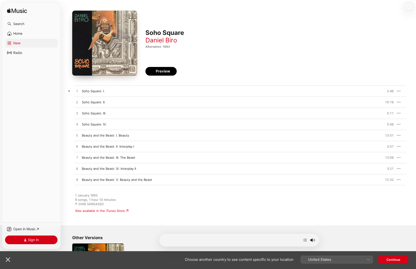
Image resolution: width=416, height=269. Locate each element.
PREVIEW (388, 91)
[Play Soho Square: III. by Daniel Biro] (77, 113)
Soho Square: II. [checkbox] (93, 102)
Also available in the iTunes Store (100, 211)
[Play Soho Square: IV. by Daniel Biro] (77, 124)
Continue (393, 260)
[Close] (8, 259)
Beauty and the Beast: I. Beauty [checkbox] (105, 135)
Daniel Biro (161, 40)
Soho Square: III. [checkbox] (94, 113)
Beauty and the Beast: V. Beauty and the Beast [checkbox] (117, 180)
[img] (17, 11)
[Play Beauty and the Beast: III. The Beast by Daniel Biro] (77, 158)
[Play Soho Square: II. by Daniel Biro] (77, 102)
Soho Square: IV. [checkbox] (94, 124)
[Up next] (305, 240)
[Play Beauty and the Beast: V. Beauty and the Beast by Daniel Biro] (77, 180)
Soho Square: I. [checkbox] (93, 91)
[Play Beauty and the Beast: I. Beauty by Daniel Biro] (77, 135)
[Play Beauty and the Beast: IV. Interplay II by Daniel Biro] (77, 169)
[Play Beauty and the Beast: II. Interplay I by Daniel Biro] (77, 146)
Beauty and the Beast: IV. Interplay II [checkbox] (109, 169)
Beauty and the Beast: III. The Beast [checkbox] (108, 157)
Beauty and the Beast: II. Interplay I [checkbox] (108, 146)
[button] (31, 24)
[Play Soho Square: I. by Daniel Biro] (77, 91)
